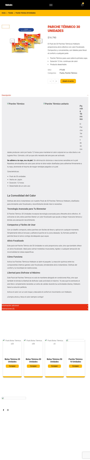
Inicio (4, 13)
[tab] (45, 95)
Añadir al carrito (68, 81)
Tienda (10, 13)
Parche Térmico (71, 73)
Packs (62, 73)
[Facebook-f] (3, 410)
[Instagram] (7, 410)
